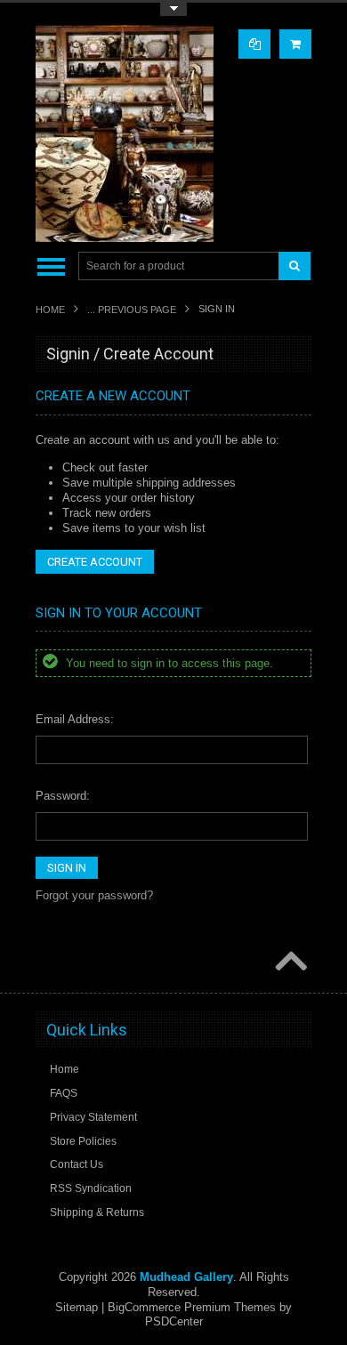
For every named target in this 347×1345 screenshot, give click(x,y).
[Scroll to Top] (289, 962)
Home (50, 309)
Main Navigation (51, 266)
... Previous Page (131, 309)
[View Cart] (295, 44)
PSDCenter (174, 1321)
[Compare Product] (254, 44)
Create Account (94, 561)
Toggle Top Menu (173, 9)
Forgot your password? (94, 895)
